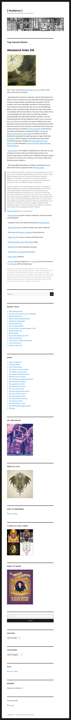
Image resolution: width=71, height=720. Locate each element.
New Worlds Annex (15, 367)
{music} (16, 270)
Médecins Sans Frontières (14, 277)
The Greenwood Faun (16, 326)
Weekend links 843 (15, 323)
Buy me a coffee (12, 671)
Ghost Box (46, 272)
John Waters (46, 274)
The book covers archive (17, 377)
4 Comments (36, 281)
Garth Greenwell (13, 211)
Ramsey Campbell (25, 232)
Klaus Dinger (15, 275)
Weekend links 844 (15, 316)
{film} (38, 268)
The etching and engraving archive (21, 379)
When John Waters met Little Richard (21, 242)
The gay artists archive (17, 384)
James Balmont (13, 215)
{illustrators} (10, 270)
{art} (17, 268)
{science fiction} (23, 270)
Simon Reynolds (34, 129)
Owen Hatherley (37, 141)
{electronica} (32, 268)
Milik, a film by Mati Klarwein (19, 319)
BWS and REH (13, 333)
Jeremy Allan (39, 167)
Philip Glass (10, 279)
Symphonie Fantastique (17, 321)
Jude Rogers (11, 138)
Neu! (32, 277)
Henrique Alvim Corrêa (34, 90)
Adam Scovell (12, 237)
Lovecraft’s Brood (15, 343)
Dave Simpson (28, 133)
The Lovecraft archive (16, 389)
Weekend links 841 (15, 338)
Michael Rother (26, 277)
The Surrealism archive (17, 403)
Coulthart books (14, 364)
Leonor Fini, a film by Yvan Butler (20, 340)
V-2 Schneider (33, 261)
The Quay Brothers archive (18, 398)
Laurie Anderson (29, 275)
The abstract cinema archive (19, 369)
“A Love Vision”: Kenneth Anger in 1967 (22, 328)
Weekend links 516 (20, 50)
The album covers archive (18, 372)
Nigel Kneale (37, 277)
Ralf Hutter (17, 279)
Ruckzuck (11, 261)
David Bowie (19, 272)
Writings (12, 408)
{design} (25, 268)
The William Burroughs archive (20, 406)
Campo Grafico (12, 257)
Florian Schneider (28, 272)
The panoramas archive (17, 396)
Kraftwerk (22, 275)
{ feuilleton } (15, 10)
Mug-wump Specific (16, 311)
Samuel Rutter (44, 223)
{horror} (45, 268)
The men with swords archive (19, 391)
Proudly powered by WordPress (25, 715)
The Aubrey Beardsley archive (19, 374)
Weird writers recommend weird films (21, 252)
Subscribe (30, 620)
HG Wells (22, 274)
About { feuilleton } (15, 362)
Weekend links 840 (15, 345)
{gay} (41, 268)
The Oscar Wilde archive (17, 394)
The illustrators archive (17, 386)
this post (10, 121)
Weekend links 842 (15, 331)
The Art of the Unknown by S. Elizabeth (22, 314)
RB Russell (11, 247)
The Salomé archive (16, 401)
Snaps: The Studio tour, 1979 (18, 336)
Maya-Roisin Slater (14, 227)
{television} (31, 270)
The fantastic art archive (17, 381)
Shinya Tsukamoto (16, 281)
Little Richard (38, 275)
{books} (21, 268)
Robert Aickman (41, 279)
